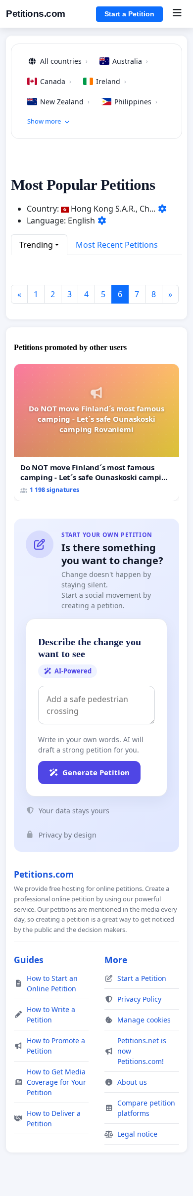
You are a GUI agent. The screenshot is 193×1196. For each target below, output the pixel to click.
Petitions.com (35, 13)
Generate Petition (96, 772)
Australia (130, 61)
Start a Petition (129, 14)
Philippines (135, 101)
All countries (64, 61)
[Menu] (177, 14)
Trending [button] (36, 244)
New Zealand (65, 101)
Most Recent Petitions (117, 244)
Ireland (111, 81)
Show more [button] (44, 121)
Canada (55, 81)
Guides (29, 960)
